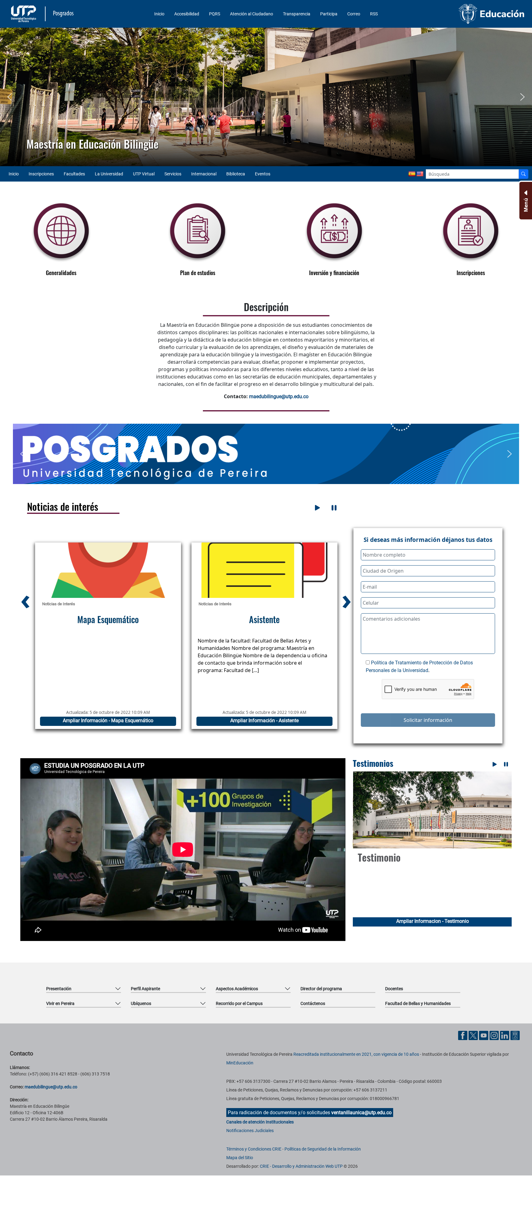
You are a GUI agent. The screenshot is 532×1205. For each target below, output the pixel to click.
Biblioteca (235, 173)
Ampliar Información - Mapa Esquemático (264, 720)
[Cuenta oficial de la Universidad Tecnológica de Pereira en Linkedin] (505, 1035)
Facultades (74, 173)
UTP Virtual (144, 173)
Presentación (58, 988)
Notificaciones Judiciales (250, 1130)
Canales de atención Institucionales (260, 1121)
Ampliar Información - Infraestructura (107, 720)
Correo (353, 13)
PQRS (214, 13)
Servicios (172, 173)
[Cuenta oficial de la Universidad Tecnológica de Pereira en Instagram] (495, 1035)
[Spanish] (412, 174)
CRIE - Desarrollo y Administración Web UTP (301, 1166)
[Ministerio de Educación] (464, 14)
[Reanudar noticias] (317, 507)
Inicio (159, 13)
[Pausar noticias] (334, 507)
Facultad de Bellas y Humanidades (418, 1003)
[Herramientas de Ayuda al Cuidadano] (515, 1035)
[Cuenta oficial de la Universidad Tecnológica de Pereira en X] (474, 1035)
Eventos (262, 173)
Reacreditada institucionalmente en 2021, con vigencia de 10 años (356, 1054)
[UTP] (24, 14)
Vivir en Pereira (60, 1003)
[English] (420, 174)
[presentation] (25, 599)
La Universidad (109, 173)
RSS (374, 13)
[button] (9, 97)
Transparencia (296, 13)
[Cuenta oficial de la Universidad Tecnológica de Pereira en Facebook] (463, 1035)
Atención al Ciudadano (251, 13)
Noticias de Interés (58, 604)
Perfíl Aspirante (145, 988)
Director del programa (321, 988)
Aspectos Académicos (237, 988)
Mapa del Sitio (239, 1157)
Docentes (394, 988)
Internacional (203, 173)
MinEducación (239, 1062)
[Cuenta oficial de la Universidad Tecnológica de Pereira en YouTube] (484, 1035)
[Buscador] (523, 174)
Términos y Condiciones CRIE (253, 1149)
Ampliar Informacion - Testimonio (432, 921)
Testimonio (379, 857)
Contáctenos (312, 1003)
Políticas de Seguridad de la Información (322, 1149)
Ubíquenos (141, 1003)
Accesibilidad (186, 13)
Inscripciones (41, 173)
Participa (328, 13)
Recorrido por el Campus (239, 1003)
